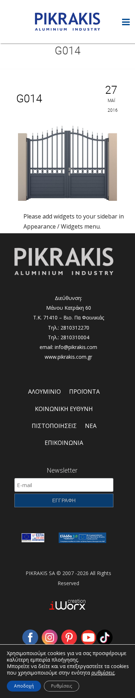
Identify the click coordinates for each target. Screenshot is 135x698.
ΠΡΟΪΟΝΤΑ (84, 392)
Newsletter (62, 470)
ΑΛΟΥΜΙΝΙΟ (44, 392)
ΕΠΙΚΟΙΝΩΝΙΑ (64, 443)
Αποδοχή (24, 686)
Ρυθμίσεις (61, 686)
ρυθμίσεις (102, 673)
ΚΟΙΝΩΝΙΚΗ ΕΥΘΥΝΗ (64, 409)
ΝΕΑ (90, 426)
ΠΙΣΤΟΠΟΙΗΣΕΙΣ (54, 426)
